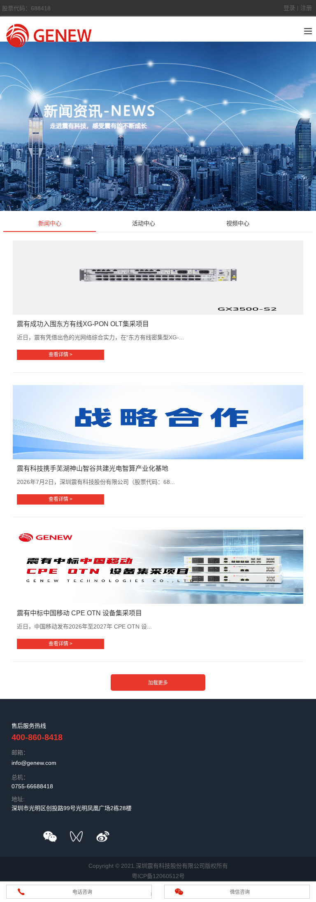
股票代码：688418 (26, 8)
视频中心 (237, 223)
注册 (306, 8)
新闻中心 (49, 223)
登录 (289, 8)
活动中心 (143, 223)
